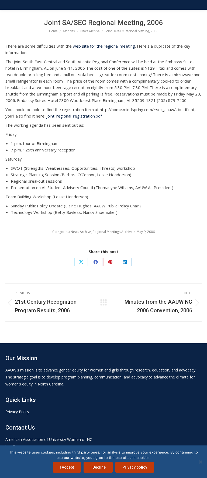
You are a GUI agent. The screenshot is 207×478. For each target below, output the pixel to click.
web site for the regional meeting (104, 46)
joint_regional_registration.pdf (74, 116)
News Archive (81, 231)
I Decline (98, 467)
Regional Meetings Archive (113, 231)
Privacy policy (134, 467)
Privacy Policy (17, 411)
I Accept (67, 467)
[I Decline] (200, 462)
